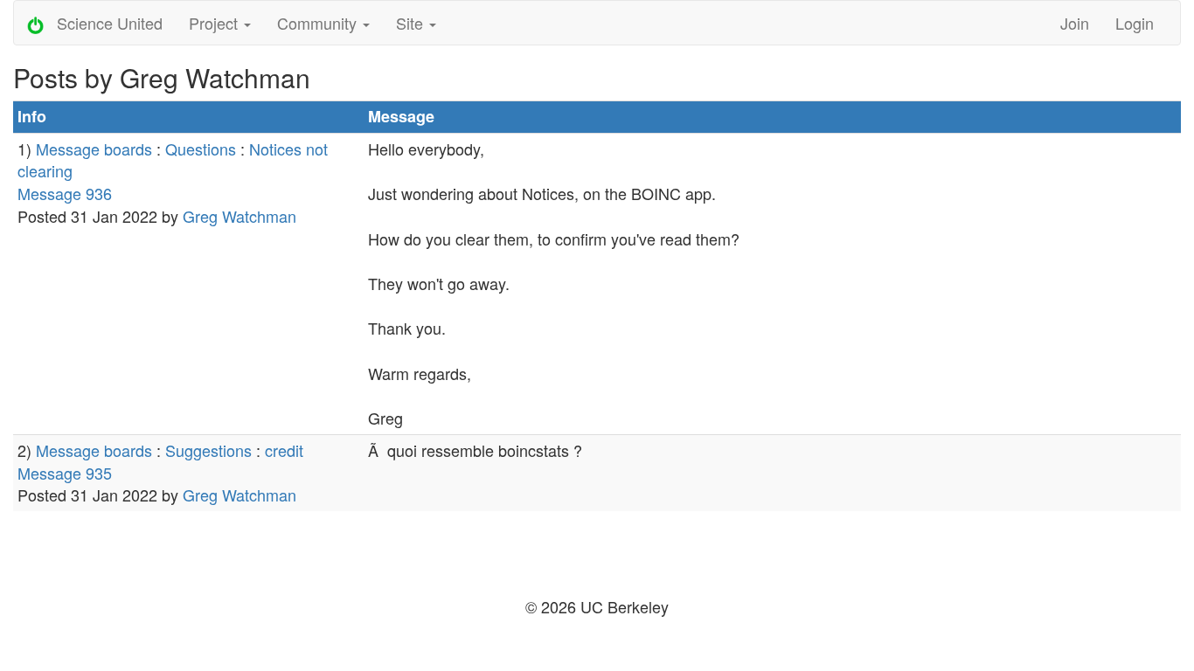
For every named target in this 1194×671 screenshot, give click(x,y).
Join (1074, 22)
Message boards (94, 148)
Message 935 (64, 472)
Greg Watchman (239, 215)
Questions (200, 148)
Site (411, 22)
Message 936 (64, 193)
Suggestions (208, 450)
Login (1134, 22)
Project (215, 22)
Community (319, 22)
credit (284, 450)
